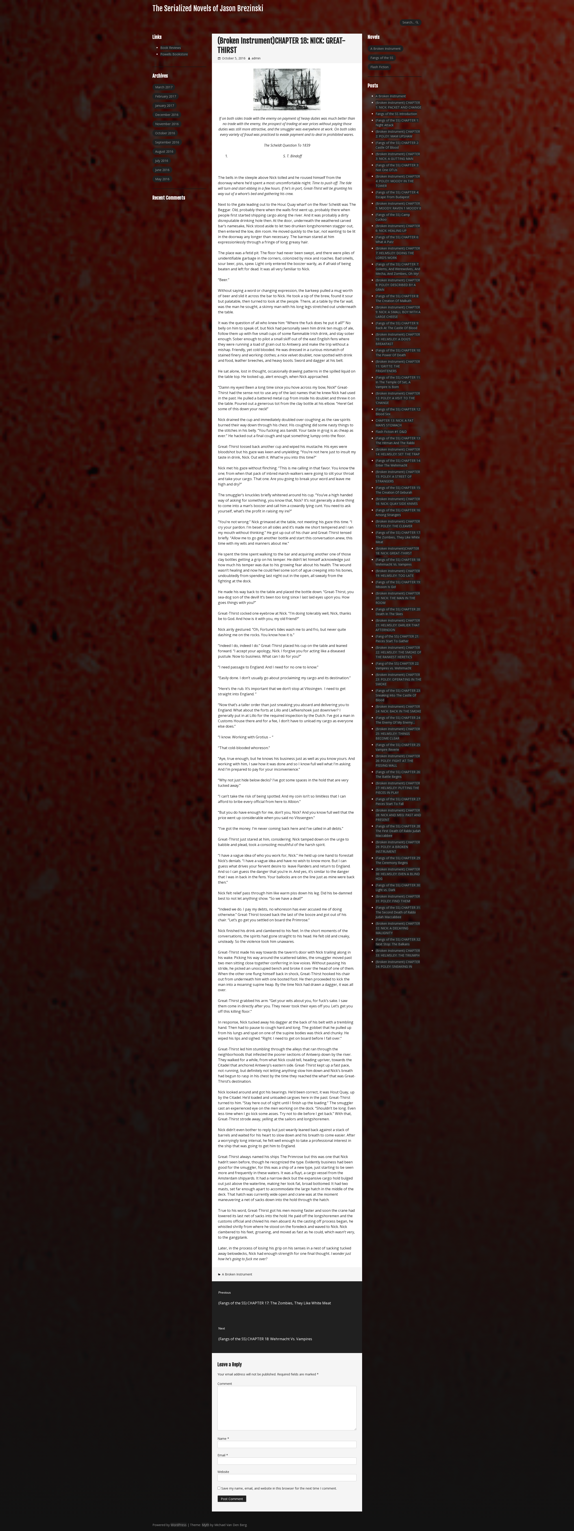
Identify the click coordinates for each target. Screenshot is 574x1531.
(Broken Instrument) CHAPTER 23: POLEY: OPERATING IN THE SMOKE (398, 679)
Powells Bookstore (174, 54)
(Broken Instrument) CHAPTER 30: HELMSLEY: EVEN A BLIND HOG (398, 874)
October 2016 (165, 133)
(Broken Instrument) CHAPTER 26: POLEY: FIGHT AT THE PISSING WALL (398, 761)
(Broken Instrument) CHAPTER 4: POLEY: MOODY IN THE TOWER (398, 181)
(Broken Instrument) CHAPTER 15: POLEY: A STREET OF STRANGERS (398, 476)
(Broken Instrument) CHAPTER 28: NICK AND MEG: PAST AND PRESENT (398, 815)
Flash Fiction (379, 67)
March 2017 (163, 87)
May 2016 (162, 179)
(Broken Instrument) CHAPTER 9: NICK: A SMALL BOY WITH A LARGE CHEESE (398, 312)
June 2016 (162, 170)
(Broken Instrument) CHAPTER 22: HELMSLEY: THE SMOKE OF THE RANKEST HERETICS (398, 652)
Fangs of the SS (381, 58)
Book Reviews (170, 48)
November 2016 (167, 124)
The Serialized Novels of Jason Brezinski (207, 8)
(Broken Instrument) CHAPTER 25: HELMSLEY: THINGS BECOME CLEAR (398, 733)
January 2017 (164, 105)
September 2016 (167, 142)
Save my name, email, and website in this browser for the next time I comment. (279, 1488)
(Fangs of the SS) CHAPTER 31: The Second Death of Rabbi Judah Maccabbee (398, 912)
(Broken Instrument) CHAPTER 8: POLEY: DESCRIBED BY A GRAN (398, 285)
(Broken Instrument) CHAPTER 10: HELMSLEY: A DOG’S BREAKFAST (398, 339)
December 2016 (166, 115)
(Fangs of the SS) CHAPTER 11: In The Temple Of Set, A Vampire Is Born (398, 382)
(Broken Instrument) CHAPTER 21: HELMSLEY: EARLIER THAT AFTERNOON (398, 625)
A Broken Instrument (237, 1274)
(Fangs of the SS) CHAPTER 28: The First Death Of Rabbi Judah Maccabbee (398, 831)
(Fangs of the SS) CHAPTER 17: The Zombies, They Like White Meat (398, 537)
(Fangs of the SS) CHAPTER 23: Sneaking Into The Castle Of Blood (398, 695)
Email (222, 1455)
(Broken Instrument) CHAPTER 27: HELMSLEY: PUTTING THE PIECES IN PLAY (398, 788)
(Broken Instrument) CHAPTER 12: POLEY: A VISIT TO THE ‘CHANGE (398, 398)
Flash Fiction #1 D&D (391, 431)
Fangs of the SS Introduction (396, 114)
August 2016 (164, 151)
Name (223, 1438)
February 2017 (165, 96)
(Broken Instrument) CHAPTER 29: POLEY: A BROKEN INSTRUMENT (398, 847)
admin (256, 58)
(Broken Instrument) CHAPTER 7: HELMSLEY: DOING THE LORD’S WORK (398, 253)
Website (223, 1472)
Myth (205, 1525)
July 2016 (161, 160)
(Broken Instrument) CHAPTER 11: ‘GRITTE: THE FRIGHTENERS (398, 366)
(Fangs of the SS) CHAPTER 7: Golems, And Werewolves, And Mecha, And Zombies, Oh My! (398, 269)
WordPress (179, 1525)
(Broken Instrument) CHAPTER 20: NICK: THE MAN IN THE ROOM (398, 598)
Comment (224, 1383)
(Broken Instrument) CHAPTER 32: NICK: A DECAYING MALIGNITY (398, 928)
